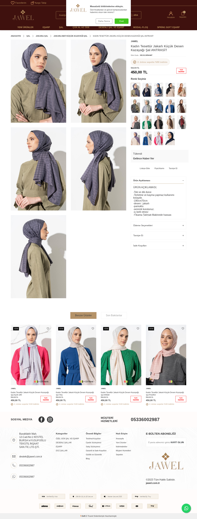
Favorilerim (20, 3)
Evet (121, 21)
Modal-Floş (140, 27)
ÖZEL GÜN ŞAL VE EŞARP (67, 439)
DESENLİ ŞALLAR (64, 443)
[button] (182, 366)
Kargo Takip (40, 3)
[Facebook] (41, 419)
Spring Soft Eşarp (168, 27)
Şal (61, 27)
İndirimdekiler (121, 447)
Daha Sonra (104, 21)
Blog (88, 459)
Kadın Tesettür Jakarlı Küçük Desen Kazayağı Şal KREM (120, 393)
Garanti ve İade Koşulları (96, 451)
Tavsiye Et (173, 168)
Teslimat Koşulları (93, 439)
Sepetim (119, 455)
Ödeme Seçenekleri (143, 225)
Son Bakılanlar (114, 315)
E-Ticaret (89, 516)
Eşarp (46, 27)
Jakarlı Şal (42, 36)
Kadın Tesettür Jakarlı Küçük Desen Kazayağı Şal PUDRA (165, 393)
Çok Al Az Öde (81, 27)
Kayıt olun (177, 442)
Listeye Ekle (145, 168)
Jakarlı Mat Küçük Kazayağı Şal (70, 36)
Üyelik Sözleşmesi (93, 443)
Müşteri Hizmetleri (123, 451)
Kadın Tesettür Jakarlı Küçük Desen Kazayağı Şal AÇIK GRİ (30, 393)
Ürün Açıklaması (141, 180)
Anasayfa (16, 36)
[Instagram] (50, 419)
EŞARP (59, 447)
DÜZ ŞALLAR (61, 451)
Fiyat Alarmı (159, 168)
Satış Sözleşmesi (93, 447)
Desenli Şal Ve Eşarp (111, 27)
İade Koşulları (140, 245)
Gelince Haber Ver (143, 158)
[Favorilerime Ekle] (48, 328)
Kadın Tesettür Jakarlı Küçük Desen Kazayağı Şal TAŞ (75, 393)
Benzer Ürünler (83, 315)
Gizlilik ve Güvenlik (94, 455)
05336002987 (145, 419)
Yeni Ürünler (25, 27)
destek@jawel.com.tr (30, 456)
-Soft (83, 516)
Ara (135, 15)
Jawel (134, 41)
